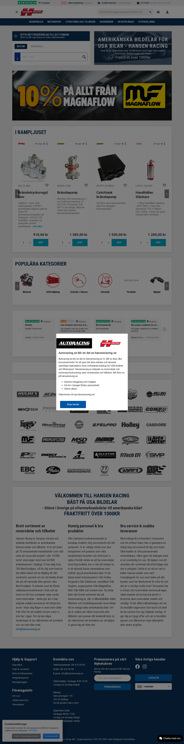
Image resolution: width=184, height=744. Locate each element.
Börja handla (73, 404)
